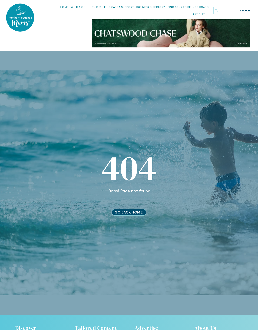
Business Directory (150, 7)
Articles (199, 14)
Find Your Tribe (179, 7)
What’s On (78, 7)
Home (64, 7)
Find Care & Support (119, 7)
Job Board (201, 7)
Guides (96, 7)
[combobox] (225, 10)
